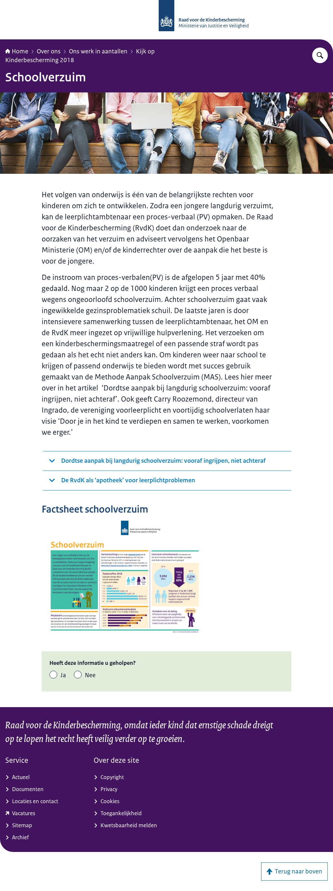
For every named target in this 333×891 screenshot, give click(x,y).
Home (20, 51)
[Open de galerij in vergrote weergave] (125, 579)
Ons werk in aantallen (98, 51)
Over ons (48, 51)
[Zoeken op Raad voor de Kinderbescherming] (320, 55)
